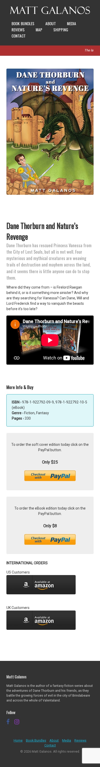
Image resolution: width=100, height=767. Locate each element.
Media (71, 23)
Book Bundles (23, 23)
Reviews (18, 29)
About (50, 23)
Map (39, 29)
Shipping (60, 29)
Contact (19, 36)
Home (18, 740)
